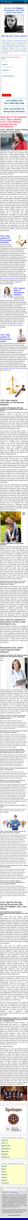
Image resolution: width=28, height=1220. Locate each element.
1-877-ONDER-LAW (14, 101)
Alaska (4, 1169)
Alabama (4, 1166)
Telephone (5, 64)
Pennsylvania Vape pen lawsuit (11, 278)
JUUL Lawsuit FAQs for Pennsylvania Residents (19, 291)
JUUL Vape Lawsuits (6, 2)
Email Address (5, 70)
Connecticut (5, 1183)
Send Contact (6, 95)
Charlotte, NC (5, 1157)
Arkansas (4, 1174)
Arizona (4, 1171)
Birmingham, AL (6, 1148)
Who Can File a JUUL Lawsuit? (14, 36)
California (4, 1177)
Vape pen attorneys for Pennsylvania (13, 368)
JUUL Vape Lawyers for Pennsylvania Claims (5, 337)
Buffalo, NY (5, 1154)
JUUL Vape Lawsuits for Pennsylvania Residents (5, 239)
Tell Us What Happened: (8, 76)
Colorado (4, 1180)
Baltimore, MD (6, 1145)
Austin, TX (5, 1143)
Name (3, 58)
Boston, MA (5, 1151)
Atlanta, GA (5, 1140)
